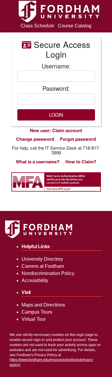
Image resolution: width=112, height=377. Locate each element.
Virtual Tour (34, 319)
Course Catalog (74, 25)
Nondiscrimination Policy (48, 273)
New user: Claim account (56, 130)
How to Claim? (80, 161)
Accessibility (35, 280)
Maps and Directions (43, 304)
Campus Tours (37, 312)
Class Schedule (37, 25)
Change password (35, 139)
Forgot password (78, 139)
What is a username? (37, 161)
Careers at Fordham (43, 266)
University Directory (42, 259)
